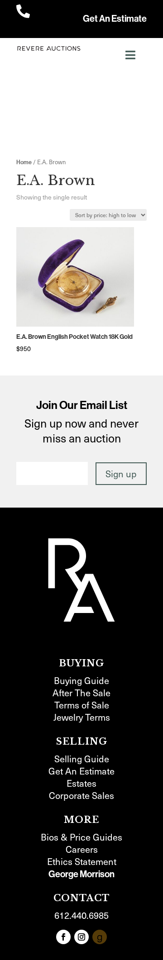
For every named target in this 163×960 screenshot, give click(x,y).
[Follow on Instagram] (81, 937)
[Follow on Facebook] (63, 937)
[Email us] (99, 937)
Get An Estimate (115, 18)
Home (24, 162)
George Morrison (81, 874)
